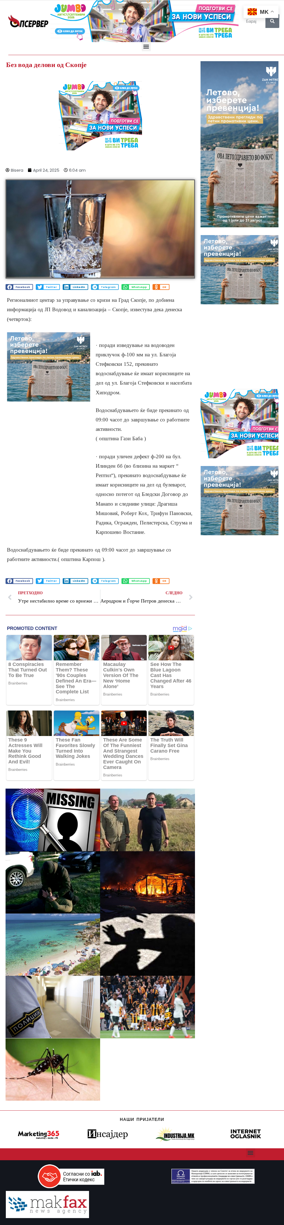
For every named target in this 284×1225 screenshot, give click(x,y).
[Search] (272, 21)
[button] (146, 46)
